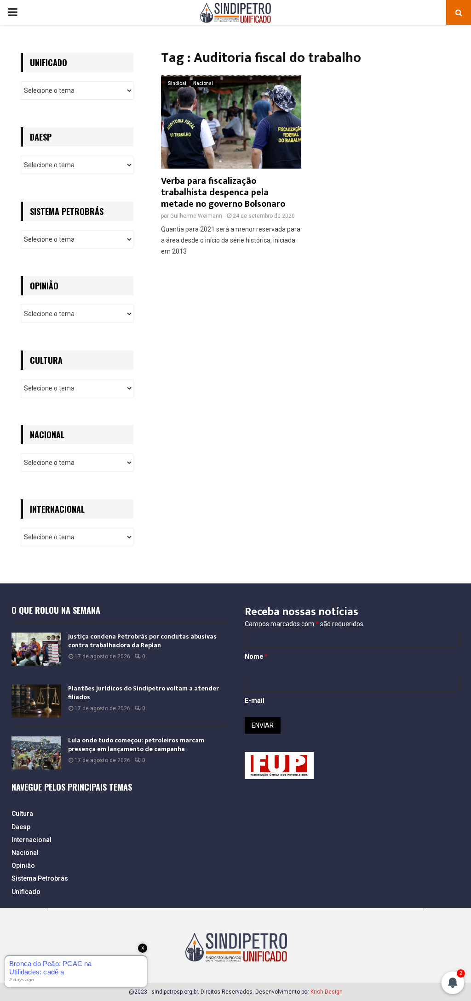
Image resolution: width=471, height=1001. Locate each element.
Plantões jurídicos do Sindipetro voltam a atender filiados (143, 692)
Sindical (177, 83)
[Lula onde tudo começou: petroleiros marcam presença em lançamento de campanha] (36, 752)
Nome (256, 656)
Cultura (22, 813)
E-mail (254, 700)
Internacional (31, 839)
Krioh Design (326, 992)
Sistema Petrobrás (39, 878)
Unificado (25, 891)
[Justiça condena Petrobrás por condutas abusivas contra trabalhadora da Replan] (36, 649)
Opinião (23, 865)
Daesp (20, 827)
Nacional (203, 83)
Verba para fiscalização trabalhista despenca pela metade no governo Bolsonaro (223, 192)
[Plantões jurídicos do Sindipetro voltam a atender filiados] (36, 701)
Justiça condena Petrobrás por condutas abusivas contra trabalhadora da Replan (142, 640)
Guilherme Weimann (196, 216)
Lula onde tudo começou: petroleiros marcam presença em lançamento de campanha (136, 744)
